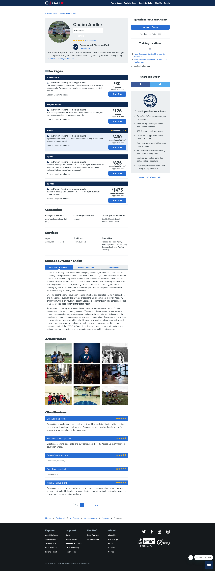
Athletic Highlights (86, 267)
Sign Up (158, 3)
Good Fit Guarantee (74, 543)
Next (96, 505)
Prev (77, 505)
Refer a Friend (51, 552)
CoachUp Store (93, 539)
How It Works (71, 539)
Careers (111, 547)
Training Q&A (50, 543)
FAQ (68, 535)
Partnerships (113, 539)
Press (110, 543)
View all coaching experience (61, 58)
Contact (111, 552)
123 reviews (90, 40)
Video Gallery (50, 539)
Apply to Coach (130, 3)
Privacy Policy (71, 563)
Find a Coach (116, 3)
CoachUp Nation (146, 3)
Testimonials (71, 552)
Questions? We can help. (150, 177)
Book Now (117, 94)
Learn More (85, 48)
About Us (111, 535)
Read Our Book (93, 535)
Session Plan (113, 267)
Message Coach (150, 27)
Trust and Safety (72, 547)
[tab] (59, 267)
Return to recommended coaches (61, 13)
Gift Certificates (51, 547)
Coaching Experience (58, 267)
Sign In (167, 3)
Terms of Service (85, 563)
